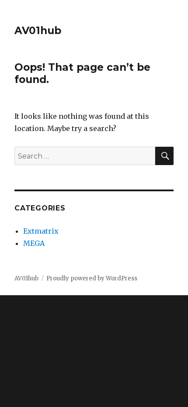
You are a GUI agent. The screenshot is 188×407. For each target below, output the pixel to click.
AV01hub (37, 30)
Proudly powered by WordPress (91, 278)
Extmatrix (41, 231)
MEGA (34, 243)
